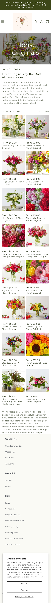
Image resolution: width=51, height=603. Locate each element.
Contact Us (10, 509)
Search (8, 480)
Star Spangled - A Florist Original (10, 364)
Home (4, 69)
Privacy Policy (36, 577)
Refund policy (11, 532)
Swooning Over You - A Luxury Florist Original (37, 255)
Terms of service (12, 544)
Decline (24, 590)
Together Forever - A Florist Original (12, 291)
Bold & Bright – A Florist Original (34, 183)
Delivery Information (14, 520)
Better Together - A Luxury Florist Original (13, 255)
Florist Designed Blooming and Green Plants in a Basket (12, 401)
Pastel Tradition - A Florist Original (35, 146)
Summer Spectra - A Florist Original (36, 328)
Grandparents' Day (13, 446)
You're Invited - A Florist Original (34, 291)
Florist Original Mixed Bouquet (36, 364)
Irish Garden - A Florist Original (13, 219)
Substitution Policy (14, 538)
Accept (24, 583)
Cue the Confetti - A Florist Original (12, 328)
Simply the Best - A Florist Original (35, 219)
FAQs (7, 503)
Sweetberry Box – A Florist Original (35, 400)
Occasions (10, 452)
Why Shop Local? (13, 515)
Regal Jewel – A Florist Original (13, 183)
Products (9, 458)
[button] (36, 21)
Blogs (8, 486)
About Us (9, 464)
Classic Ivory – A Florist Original (13, 146)
